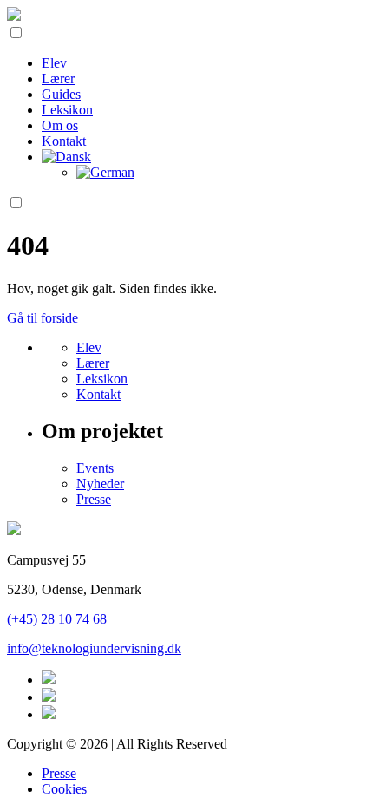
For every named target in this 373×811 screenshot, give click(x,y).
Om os (60, 125)
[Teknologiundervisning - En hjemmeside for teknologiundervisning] (14, 16)
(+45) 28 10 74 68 (57, 619)
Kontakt (64, 141)
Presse (93, 499)
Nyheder (100, 483)
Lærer (58, 78)
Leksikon (67, 109)
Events (95, 468)
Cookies (64, 789)
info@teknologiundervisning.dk (94, 648)
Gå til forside (42, 318)
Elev (54, 63)
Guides (61, 94)
